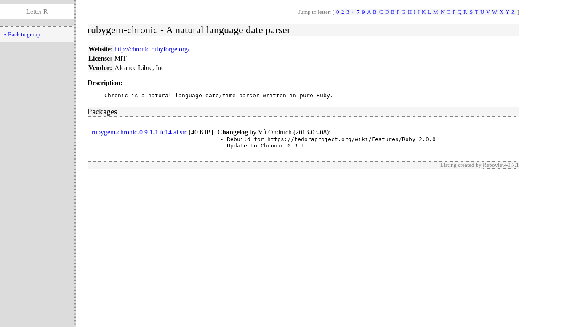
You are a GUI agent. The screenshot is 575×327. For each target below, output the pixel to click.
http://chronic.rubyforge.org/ (151, 49)
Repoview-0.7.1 (501, 165)
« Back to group (22, 34)
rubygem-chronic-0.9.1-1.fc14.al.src (139, 132)
